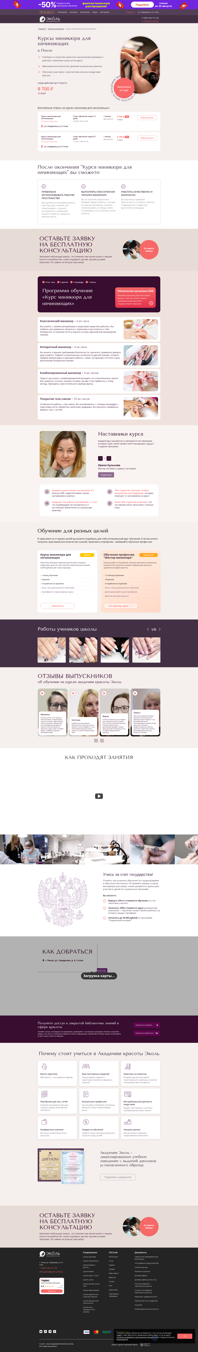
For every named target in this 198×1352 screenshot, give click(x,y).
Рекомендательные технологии (147, 1309)
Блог (110, 1286)
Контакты (73, 12)
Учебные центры (141, 1267)
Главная (41, 29)
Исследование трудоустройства (146, 1263)
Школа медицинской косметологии (90, 1302)
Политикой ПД (122, 1339)
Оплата (111, 1281)
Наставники (104, 12)
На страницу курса (118, 605)
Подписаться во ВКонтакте (145, 1033)
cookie (119, 1335)
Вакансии (112, 1277)
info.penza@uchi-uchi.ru (51, 1271)
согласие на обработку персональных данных (135, 1337)
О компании (62, 12)
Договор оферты (141, 1275)
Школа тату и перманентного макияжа (89, 1309)
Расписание (85, 12)
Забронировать (147, 117)
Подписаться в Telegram (144, 1025)
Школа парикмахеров (91, 1290)
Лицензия (138, 1305)
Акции (94, 12)
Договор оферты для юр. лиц (145, 1280)
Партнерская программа (113, 1295)
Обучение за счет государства (146, 1301)
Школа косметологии (91, 1261)
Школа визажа (88, 1271)
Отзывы (112, 1269)
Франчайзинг (114, 1273)
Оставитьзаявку (149, 249)
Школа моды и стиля (90, 1275)
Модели (112, 1265)
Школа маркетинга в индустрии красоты (90, 1295)
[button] (100, 458)
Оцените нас (52, 1291)
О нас (111, 1261)
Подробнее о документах (117, 1177)
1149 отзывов (60, 1286)
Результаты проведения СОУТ (146, 1297)
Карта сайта (113, 1290)
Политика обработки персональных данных (143, 1285)
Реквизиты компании (142, 1271)
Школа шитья (88, 1280)
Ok (185, 1336)
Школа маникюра (56, 29)
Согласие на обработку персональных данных (143, 1291)
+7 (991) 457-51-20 (150, 18)
